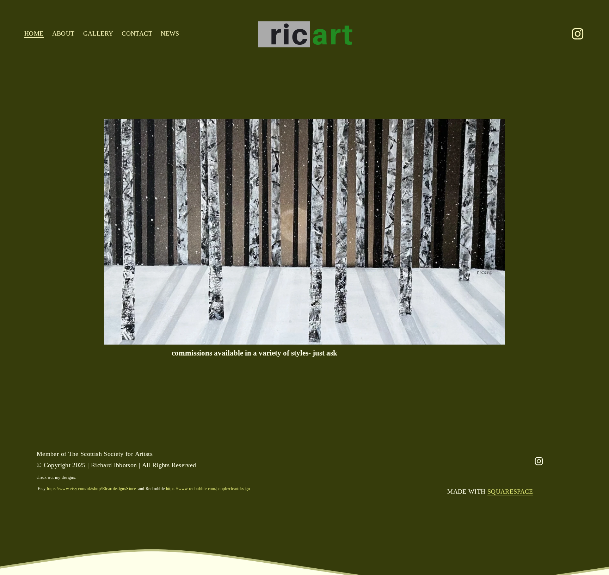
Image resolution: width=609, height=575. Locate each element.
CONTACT (137, 33)
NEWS (170, 33)
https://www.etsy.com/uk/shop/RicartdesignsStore (91, 488)
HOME (33, 33)
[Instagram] (578, 34)
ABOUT (63, 33)
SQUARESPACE (510, 491)
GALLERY (98, 33)
